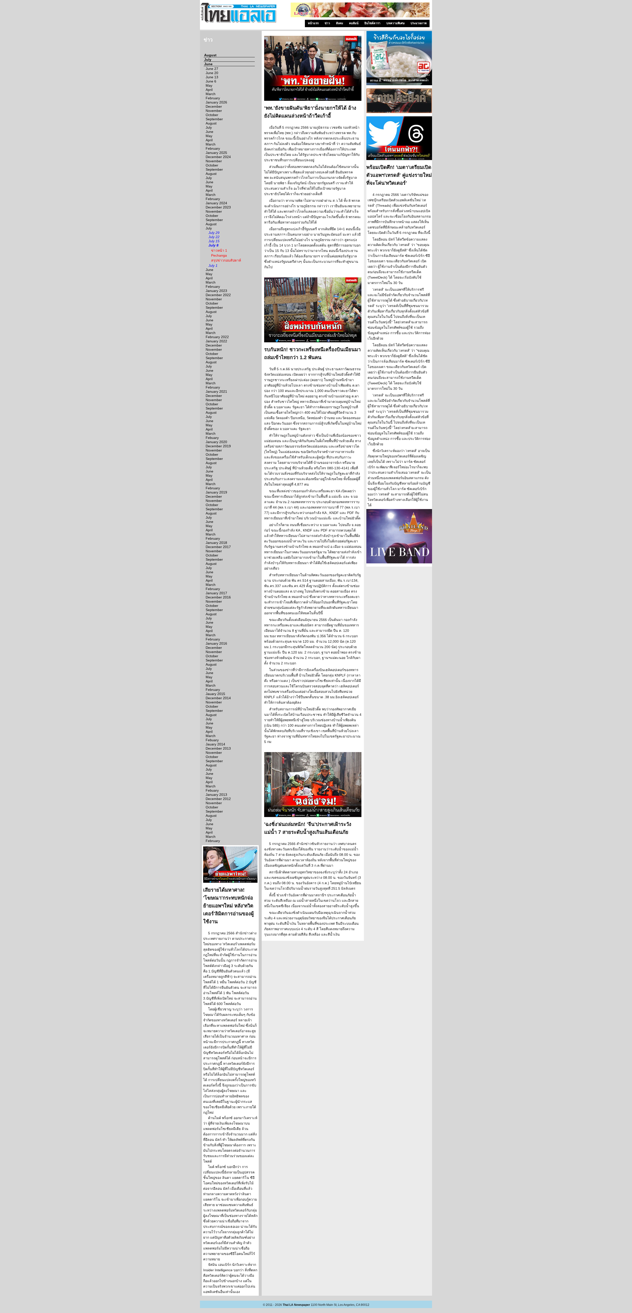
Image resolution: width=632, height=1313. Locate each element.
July (207, 60)
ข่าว (327, 23)
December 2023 (218, 207)
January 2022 (216, 341)
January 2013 (216, 795)
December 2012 (218, 799)
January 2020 (216, 442)
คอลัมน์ (353, 23)
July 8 (213, 245)
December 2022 (218, 295)
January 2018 (216, 543)
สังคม (339, 23)
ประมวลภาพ (419, 23)
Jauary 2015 (215, 694)
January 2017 (216, 593)
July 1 (212, 265)
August (210, 55)
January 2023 (216, 291)
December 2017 (218, 547)
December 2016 (218, 597)
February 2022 (217, 337)
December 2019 (218, 446)
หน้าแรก (313, 23)
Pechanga (219, 255)
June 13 (212, 77)
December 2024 (218, 157)
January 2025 (216, 153)
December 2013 (218, 748)
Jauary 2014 (215, 744)
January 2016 (216, 643)
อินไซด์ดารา (372, 23)
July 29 (213, 233)
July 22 (213, 237)
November (214, 111)
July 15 (213, 241)
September (214, 119)
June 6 (211, 81)
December (214, 106)
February (213, 98)
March (211, 94)
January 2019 (216, 492)
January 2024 (216, 203)
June (208, 64)
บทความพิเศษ (395, 23)
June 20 (212, 73)
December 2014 (218, 698)
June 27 (212, 69)
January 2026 (216, 102)
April (209, 90)
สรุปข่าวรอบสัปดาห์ (226, 260)
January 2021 (216, 391)
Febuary (212, 438)
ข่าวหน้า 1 (219, 250)
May (209, 85)
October (212, 115)
